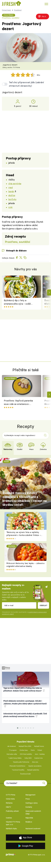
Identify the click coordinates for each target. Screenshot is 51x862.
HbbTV (8, 807)
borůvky (12, 199)
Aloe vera (35, 762)
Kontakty (29, 807)
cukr (10, 207)
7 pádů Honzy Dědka (14, 758)
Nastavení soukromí (33, 829)
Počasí (40, 750)
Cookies (9, 818)
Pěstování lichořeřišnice (17, 766)
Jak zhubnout (11, 746)
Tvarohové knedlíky (18, 770)
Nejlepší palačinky (33, 770)
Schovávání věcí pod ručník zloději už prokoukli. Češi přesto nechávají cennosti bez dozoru (25, 715)
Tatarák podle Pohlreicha (21, 762)
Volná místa (10, 799)
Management (30, 795)
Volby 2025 (28, 758)
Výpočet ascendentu (34, 766)
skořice (11, 195)
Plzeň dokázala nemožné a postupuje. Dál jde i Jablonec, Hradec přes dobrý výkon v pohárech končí (25, 702)
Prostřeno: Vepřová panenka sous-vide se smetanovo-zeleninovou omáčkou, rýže (18, 402)
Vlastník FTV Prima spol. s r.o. (13, 823)
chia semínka (14, 183)
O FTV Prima (10, 795)
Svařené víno (38, 758)
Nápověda (29, 818)
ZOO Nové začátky (26, 754)
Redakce (29, 822)
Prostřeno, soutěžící (10, 18)
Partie (33, 750)
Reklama (9, 803)
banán (11, 191)
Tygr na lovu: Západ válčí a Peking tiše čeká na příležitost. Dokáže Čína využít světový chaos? (22, 689)
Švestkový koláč (25, 774)
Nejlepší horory (39, 746)
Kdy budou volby (12, 754)
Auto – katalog (39, 754)
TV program (13, 750)
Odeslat (43, 605)
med (10, 187)
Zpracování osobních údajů (33, 812)
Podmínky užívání (12, 811)
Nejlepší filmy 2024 (25, 746)
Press (28, 799)
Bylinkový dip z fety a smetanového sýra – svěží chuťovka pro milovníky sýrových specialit (17, 302)
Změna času (24, 750)
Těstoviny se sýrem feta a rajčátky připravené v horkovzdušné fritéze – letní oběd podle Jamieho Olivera (23, 535)
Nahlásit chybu (11, 829)
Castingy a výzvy (32, 803)
